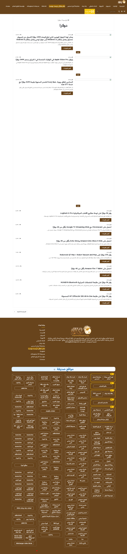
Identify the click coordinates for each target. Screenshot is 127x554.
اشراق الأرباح (97, 495)
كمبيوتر (108, 6)
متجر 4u (82, 480)
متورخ (109, 461)
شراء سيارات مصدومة (44, 511)
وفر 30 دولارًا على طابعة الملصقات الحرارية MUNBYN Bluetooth (86, 282)
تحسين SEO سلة (97, 394)
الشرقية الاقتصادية (97, 443)
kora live (18, 435)
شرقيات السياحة (97, 491)
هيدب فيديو (97, 474)
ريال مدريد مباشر (56, 428)
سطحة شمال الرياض (56, 488)
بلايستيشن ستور (82, 523)
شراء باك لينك (82, 377)
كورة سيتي (44, 523)
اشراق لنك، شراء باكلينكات (82, 387)
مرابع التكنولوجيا (97, 433)
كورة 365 (56, 523)
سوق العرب (56, 384)
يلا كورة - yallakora (18, 421)
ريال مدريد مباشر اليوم (30, 378)
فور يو (71, 499)
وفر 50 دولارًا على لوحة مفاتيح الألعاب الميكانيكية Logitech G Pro (85, 213)
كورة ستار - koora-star (18, 396)
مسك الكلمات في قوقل (108, 427)
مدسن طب (70, 403)
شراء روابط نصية (82, 381)
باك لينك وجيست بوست (82, 409)
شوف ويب (97, 438)
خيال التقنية (108, 438)
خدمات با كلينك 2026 (56, 396)
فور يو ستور (70, 475)
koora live (18, 407)
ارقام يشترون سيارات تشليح (56, 511)
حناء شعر (71, 533)
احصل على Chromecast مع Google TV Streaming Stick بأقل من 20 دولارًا (82, 227)
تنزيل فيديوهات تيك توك (30, 537)
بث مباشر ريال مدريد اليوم (44, 529)
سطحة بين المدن (56, 483)
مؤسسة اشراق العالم (18, 6)
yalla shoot (44, 418)
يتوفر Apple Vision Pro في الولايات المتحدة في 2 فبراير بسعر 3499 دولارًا (44, 59)
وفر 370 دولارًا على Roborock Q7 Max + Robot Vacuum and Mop (85, 255)
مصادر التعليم (70, 407)
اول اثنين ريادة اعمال (108, 378)
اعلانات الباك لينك (71, 387)
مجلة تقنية (82, 415)
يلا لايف (50, 534)
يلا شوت (56, 418)
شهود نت (97, 482)
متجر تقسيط (71, 463)
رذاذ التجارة (96, 478)
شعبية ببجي (82, 518)
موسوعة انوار (109, 495)
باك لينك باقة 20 (44, 385)
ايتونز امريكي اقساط (71, 494)
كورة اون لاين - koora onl (30, 421)
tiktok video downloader (18, 537)
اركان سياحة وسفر (103, 419)
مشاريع (44, 401)
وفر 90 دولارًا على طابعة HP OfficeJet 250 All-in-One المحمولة (86, 296)
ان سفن (108, 432)
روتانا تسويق (109, 465)
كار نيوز (97, 451)
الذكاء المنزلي (93, 6)
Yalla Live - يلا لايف (18, 415)
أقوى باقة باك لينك (44, 391)
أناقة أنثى (97, 455)
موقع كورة (24, 465)
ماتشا (71, 539)
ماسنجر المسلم (103, 402)
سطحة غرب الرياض (44, 488)
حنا (83, 539)
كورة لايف (30, 439)
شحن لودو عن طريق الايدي (70, 513)
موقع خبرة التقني (108, 456)
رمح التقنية (108, 478)
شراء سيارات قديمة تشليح (50, 516)
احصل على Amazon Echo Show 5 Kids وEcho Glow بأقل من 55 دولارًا (83, 241)
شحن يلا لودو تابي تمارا (71, 489)
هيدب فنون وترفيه (82, 427)
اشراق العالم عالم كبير (71, 393)
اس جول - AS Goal (18, 427)
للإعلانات (34, 551)
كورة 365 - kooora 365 (30, 427)
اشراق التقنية (97, 426)
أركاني (109, 486)
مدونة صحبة (109, 490)
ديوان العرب (56, 401)
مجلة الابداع (97, 465)
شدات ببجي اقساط (82, 436)
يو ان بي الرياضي (70, 416)
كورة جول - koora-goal (30, 402)
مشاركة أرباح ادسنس (73, 6)
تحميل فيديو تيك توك (18, 531)
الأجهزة (101, 6)
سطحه (44, 476)
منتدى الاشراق (82, 398)
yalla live (24, 388)
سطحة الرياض (56, 477)
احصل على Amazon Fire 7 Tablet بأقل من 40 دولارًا (91, 268)
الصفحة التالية (21, 312)
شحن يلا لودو (82, 512)
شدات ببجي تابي (70, 441)
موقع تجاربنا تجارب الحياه (44, 396)
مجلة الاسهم (109, 442)
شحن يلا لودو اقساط (71, 453)
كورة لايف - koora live (30, 488)
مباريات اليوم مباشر (56, 423)
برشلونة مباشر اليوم (18, 378)
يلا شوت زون (30, 519)
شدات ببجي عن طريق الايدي (70, 482)
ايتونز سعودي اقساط (82, 453)
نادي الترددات (109, 469)
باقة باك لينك (109, 393)
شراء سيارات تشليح (56, 505)
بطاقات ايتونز (71, 518)
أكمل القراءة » (67, 48)
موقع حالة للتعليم (82, 421)
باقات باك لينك (71, 381)
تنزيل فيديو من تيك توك (30, 531)
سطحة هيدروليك (44, 483)
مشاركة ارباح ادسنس (97, 378)
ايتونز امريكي (71, 446)
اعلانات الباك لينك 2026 (71, 398)
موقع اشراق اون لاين (97, 414)
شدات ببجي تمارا (70, 436)
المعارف (108, 474)
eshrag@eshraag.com (72, 342)
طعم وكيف (108, 482)
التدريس (82, 392)
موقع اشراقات (108, 414)
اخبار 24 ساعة (70, 420)
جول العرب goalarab (56, 528)
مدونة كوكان (97, 447)
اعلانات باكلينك (50, 411)
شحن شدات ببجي (82, 506)
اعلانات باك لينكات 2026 (24, 508)
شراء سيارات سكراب (44, 500)
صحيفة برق (97, 410)
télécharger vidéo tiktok (24, 543)
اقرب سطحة (44, 493)
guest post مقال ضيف (44, 378)
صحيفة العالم (71, 426)
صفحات (8, 6)
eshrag (70, 34)
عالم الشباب (103, 386)
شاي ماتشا (82, 543)
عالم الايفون (108, 447)
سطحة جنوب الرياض (56, 494)
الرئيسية (122, 6)
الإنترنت (115, 6)
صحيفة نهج (108, 451)
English (44, 6)
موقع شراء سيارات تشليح (44, 505)
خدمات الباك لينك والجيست (56, 378)
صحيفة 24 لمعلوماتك (33, 6)
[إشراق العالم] (121, 2)
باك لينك (84, 6)
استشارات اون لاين (97, 469)
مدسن (97, 461)
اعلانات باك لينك (56, 406)
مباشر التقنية (97, 486)
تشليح (56, 499)
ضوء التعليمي (109, 410)
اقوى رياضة (82, 403)
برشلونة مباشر (44, 423)
